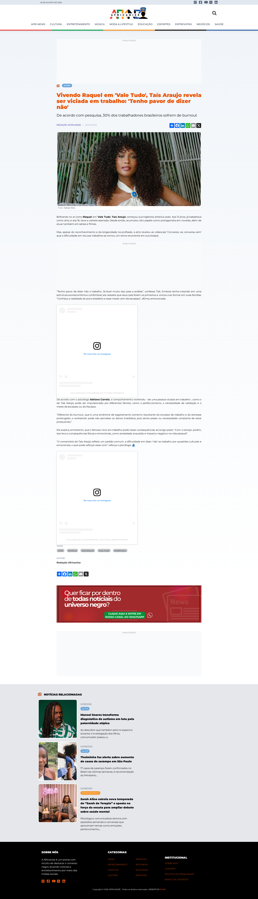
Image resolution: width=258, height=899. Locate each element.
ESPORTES (141, 875)
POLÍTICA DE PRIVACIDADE (179, 874)
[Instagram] (195, 2)
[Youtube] (205, 2)
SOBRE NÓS (171, 863)
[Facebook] (200, 2)
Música (100, 24)
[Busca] (214, 13)
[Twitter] (210, 2)
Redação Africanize (69, 125)
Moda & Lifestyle (121, 24)
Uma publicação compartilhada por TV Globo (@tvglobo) (97, 393)
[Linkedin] (216, 2)
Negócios (203, 24)
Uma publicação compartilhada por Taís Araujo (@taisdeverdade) (97, 539)
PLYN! (163, 889)
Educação (145, 24)
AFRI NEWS (142, 864)
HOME (111, 859)
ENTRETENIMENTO (118, 864)
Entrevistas (183, 24)
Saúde (219, 24)
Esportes (163, 24)
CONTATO (170, 868)
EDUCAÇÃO (142, 870)
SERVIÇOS (141, 859)
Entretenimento (78, 24)
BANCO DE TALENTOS (176, 879)
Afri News (38, 24)
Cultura (56, 24)
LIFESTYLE (113, 870)
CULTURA (113, 875)
